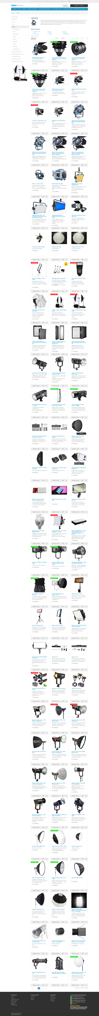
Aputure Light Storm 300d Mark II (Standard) (58, 752)
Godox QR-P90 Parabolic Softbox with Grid (78, 436)
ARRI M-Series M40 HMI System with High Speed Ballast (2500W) (78, 153)
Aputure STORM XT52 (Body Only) (39, 563)
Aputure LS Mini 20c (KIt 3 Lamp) (38, 689)
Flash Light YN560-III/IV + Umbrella (38, 310)
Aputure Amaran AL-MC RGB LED (59, 499)
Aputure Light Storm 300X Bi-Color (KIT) (58, 783)
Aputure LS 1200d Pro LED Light (78, 815)
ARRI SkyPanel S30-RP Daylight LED (77, 184)
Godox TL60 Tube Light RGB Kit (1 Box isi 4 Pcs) (39, 436)
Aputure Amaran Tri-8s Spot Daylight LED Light (59, 531)
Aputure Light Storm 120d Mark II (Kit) (58, 720)
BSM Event (13, 1003)
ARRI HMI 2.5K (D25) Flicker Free (58, 121)
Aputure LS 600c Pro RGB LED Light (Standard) (59, 815)
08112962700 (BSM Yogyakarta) (79, 1000)
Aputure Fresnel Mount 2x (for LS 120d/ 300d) (58, 941)
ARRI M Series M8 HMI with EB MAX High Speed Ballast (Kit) (78, 121)
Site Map (32, 999)
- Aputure (14, 39)
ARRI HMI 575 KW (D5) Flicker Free (79, 89)
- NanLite (14, 44)
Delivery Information (15, 999)
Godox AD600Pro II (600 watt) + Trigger (78, 405)
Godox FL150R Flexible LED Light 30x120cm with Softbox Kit (58, 342)
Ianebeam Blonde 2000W (38, 246)
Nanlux (49, 31)
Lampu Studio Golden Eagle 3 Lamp (79, 310)
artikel (12, 996)
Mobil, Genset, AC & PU (67, 9)
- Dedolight (14, 41)
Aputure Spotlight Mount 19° (38, 973)
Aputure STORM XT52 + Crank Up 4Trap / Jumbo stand (58, 563)
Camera (14, 9)
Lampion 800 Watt (56, 246)
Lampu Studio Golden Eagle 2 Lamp (59, 310)
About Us (13, 998)
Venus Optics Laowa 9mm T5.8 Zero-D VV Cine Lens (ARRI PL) (38, 90)
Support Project (14, 1000)
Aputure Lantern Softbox (58, 909)
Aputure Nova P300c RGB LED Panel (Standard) (79, 626)
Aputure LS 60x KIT (76, 688)
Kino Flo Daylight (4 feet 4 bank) (38, 279)
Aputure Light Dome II (77, 877)
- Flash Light (14, 46)
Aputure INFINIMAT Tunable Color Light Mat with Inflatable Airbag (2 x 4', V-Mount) (79, 532)
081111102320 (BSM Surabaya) (78, 1001)
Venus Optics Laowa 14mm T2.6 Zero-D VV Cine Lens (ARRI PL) (78, 58)
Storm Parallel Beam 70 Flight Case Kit (58, 594)
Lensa (19, 9)
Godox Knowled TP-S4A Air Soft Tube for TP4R (58, 405)
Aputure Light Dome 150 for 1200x (59, 878)
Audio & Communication (32, 9)
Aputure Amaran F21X (77, 593)
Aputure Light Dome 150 (38, 877)
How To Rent (13, 1002)
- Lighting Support (15, 49)
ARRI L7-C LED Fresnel (37, 183)
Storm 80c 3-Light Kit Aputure (37, 594)
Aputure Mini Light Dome (38, 846)
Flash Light (65, 32)
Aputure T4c (75, 657)
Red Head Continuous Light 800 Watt (78, 216)
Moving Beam (36, 34)
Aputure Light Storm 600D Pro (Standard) (78, 783)
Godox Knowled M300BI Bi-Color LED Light (59, 373)
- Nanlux (14, 36)
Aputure (49, 32)
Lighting (23, 9)
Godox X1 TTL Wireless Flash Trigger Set (59, 468)
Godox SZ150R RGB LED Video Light (77, 373)
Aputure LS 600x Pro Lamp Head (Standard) (39, 815)
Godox (35, 32)
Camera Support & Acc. (56, 9)
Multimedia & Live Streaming (79, 9)
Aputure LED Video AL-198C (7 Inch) (78, 499)
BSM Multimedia (14, 1004)
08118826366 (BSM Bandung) (78, 998)
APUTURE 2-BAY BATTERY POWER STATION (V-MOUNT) (59, 973)
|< (32, 988)
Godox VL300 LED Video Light (39, 373)
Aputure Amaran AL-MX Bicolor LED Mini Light (38, 499)
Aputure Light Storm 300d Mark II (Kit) (78, 752)
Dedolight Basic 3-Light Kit (59, 278)
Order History (53, 998)
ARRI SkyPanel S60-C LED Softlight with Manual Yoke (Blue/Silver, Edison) (39, 216)
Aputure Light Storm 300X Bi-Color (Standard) (39, 783)
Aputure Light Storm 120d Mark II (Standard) (39, 720)
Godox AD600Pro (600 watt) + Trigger (39, 405)
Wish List (52, 999)
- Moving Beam (15, 34)
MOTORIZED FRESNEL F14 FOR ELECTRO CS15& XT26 (79, 563)
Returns (32, 998)
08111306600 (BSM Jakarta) (78, 996)
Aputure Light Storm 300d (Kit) (39, 752)
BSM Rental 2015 (19, 1013)
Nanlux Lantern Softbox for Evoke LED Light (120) (79, 973)
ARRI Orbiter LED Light (57, 183)
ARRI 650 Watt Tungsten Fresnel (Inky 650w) (58, 89)
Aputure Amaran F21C (37, 625)
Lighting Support (66, 34)
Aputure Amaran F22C (57, 625)
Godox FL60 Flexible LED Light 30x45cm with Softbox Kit (39, 342)
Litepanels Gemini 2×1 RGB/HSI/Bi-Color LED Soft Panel (58, 216)
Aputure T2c (55, 657)
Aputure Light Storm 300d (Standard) (78, 720)
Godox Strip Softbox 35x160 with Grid (39, 468)
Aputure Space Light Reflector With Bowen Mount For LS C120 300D (79, 910)
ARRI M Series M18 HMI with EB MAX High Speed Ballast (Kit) (39, 153)
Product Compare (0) (35, 36)
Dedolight (50, 34)
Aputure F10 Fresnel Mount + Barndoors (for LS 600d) (79, 941)
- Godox (14, 31)
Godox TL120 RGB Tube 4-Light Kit (58, 436)
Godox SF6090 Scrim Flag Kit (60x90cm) (79, 468)
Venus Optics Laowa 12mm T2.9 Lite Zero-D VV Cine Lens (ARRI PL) (59, 58)
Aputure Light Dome (77, 846)
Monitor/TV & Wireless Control (44, 9)
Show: (77, 38)
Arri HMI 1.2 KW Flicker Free (39, 120)
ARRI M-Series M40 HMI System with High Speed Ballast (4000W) (58, 153)
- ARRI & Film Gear (15, 29)
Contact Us (33, 996)
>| (45, 988)
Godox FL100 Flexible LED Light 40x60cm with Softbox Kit (79, 342)
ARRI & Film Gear (37, 31)
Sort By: (56, 38)
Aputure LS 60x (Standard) (58, 688)
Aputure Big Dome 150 (38, 909)
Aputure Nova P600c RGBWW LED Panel (39, 657)
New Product (14, 19)
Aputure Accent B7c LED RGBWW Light (38, 531)
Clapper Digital (15, 16)
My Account (53, 996)
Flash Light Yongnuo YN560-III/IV (79, 279)
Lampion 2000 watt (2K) (78, 246)
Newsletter (53, 1000)
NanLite (64, 31)
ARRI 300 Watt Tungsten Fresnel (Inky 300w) (38, 58)
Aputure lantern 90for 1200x (59, 846)
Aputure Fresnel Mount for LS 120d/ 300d (39, 941)
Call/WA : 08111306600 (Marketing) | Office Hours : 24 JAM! (49, 1)
